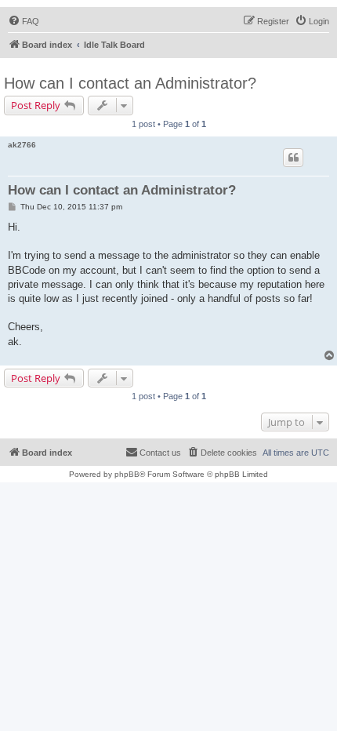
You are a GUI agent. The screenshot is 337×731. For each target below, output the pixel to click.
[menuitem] (23, 21)
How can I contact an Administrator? (130, 83)
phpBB (127, 474)
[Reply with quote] (293, 157)
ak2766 (22, 144)
